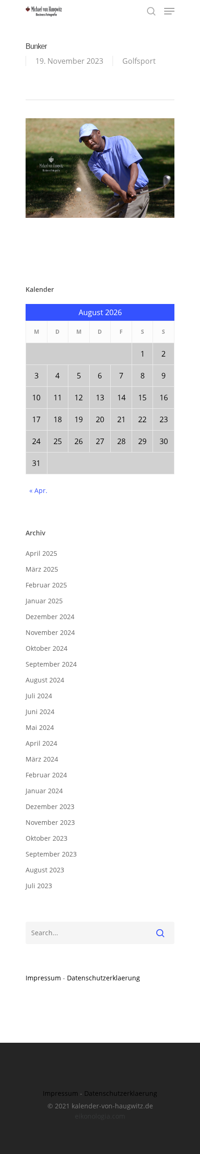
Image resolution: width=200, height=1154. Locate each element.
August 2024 (45, 679)
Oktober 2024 (46, 648)
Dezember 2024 (50, 616)
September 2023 (51, 854)
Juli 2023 (39, 885)
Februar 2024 (46, 774)
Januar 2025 (44, 600)
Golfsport (139, 61)
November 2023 (50, 822)
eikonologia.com (100, 1116)
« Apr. (38, 490)
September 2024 (51, 664)
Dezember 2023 (50, 806)
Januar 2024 (44, 790)
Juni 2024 (40, 711)
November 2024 (50, 632)
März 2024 (42, 759)
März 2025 (42, 569)
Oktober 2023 (46, 838)
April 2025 (41, 553)
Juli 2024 (39, 695)
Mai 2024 (40, 727)
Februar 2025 (46, 584)
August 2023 (45, 869)
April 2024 (41, 743)
